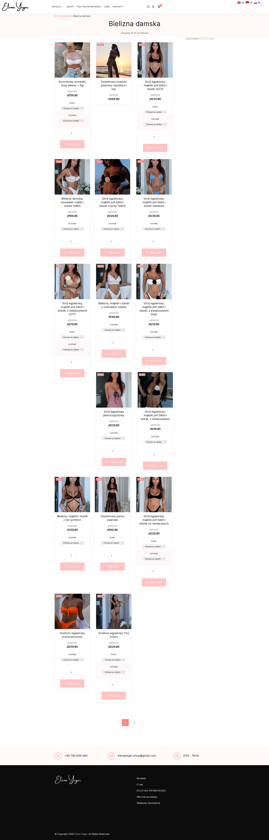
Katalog (56, 6)
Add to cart (74, 144)
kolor (72, 102)
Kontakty (118, 6)
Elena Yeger (15, 6)
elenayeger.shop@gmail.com (137, 755)
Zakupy (70, 6)
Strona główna (62, 16)
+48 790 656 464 (76, 755)
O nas (107, 6)
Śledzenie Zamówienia (148, 803)
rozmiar (72, 115)
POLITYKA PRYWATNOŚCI (89, 6)
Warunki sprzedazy (147, 796)
